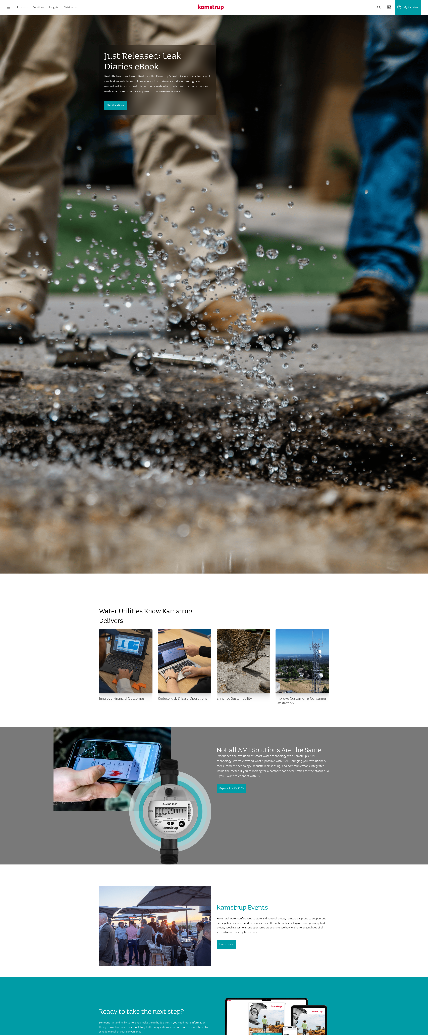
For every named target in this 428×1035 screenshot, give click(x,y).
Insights (53, 7)
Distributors (71, 7)
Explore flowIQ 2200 (231, 788)
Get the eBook (115, 105)
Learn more (226, 944)
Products (22, 7)
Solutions (38, 7)
